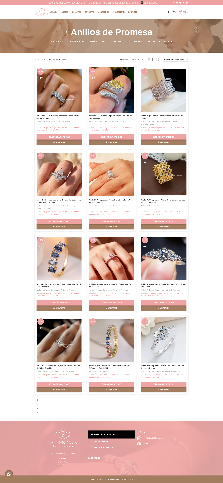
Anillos (44, 60)
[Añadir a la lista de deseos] (80, 83)
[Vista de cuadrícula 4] (157, 59)
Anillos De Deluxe (49, 121)
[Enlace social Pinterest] (180, 2)
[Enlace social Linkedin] (183, 2)
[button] (9, 474)
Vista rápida (80, 77)
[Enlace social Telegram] (186, 2)
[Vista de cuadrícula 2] (149, 59)
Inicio (37, 60)
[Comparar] (80, 72)
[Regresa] (67, 32)
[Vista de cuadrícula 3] (153, 59)
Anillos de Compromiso (155, 121)
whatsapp (60, 142)
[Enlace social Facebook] (174, 2)
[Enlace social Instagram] (65, 463)
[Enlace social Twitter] (177, 2)
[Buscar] (169, 12)
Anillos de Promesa (64, 121)
